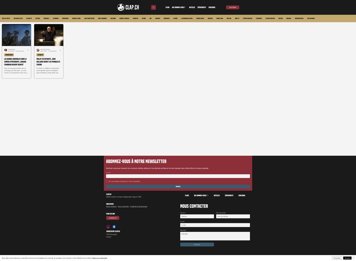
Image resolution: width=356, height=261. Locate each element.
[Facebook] (114, 227)
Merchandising (299, 18)
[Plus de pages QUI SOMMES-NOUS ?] (186, 7)
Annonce (157, 18)
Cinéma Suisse (200, 18)
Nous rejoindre (123, 206)
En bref (144, 18)
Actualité (29, 18)
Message (183, 230)
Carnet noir (219, 18)
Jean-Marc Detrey (89, 18)
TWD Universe (311, 18)
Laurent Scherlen (124, 18)
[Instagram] (108, 227)
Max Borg (113, 18)
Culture (280, 18)
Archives (210, 18)
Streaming (259, 18)
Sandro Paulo (9, 55)
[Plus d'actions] (28, 50)
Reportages (65, 18)
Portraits (46, 18)
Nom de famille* (221, 213)
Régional (288, 18)
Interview (56, 18)
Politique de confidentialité (99, 258)
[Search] (153, 7)
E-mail (108, 172)
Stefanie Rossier (270, 18)
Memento (135, 18)
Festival (37, 18)
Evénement (167, 18)
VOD (151, 18)
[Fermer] (354, 258)
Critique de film (18, 18)
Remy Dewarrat (102, 18)
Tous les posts (6, 18)
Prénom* (183, 213)
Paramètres (337, 258)
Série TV (237, 18)
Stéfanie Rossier (247, 18)
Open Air (229, 18)
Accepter (347, 258)
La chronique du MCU (187, 18)
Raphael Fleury (76, 18)
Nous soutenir (111, 206)
